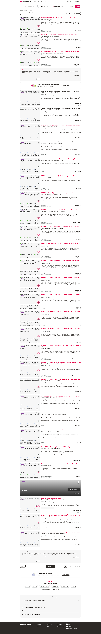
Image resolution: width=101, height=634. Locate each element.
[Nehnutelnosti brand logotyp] (25, 1)
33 (79, 566)
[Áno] (37, 79)
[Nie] (39, 79)
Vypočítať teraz (66, 85)
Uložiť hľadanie (76, 13)
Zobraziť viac (76, 75)
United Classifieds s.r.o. (28, 628)
